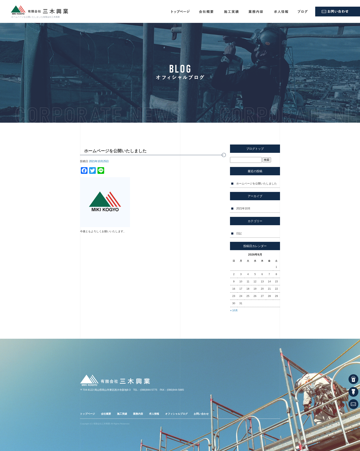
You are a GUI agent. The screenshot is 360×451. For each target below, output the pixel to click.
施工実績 (231, 11)
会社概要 (206, 11)
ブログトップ (255, 148)
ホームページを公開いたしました (256, 183)
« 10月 (234, 310)
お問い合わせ (337, 11)
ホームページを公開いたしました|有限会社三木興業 (35, 17)
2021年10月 (243, 208)
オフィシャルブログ (304, 11)
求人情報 (281, 11)
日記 (239, 233)
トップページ (178, 11)
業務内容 (256, 11)
